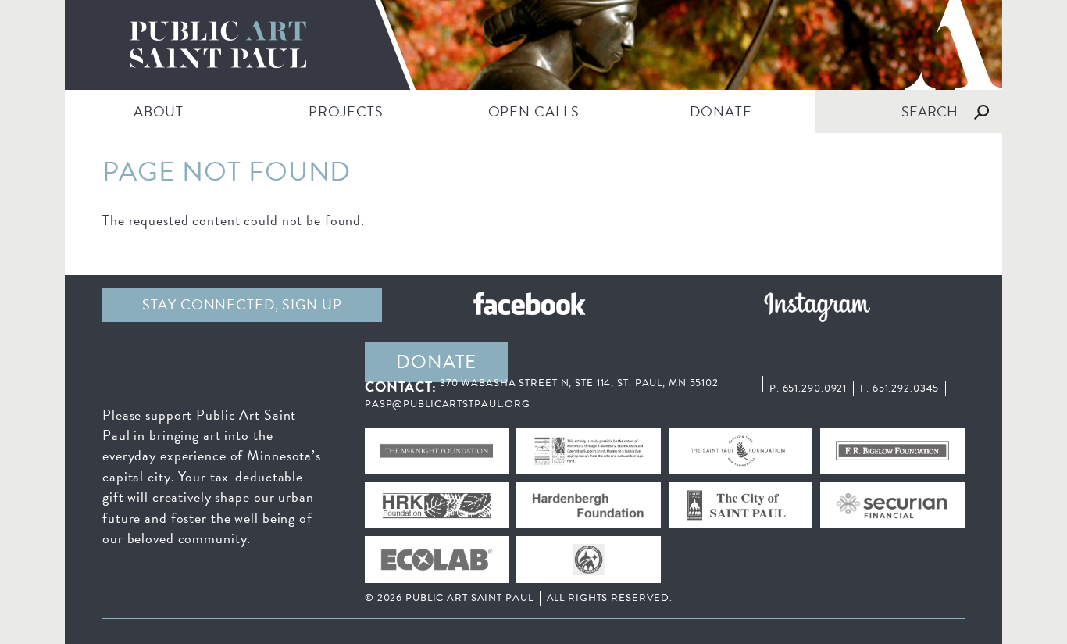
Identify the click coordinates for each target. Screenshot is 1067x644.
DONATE (720, 111)
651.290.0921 (815, 388)
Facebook (529, 305)
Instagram (817, 305)
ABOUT (159, 111)
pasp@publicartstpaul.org (447, 404)
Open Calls (534, 111)
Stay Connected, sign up (241, 304)
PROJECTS (346, 111)
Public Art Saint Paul (533, 45)
